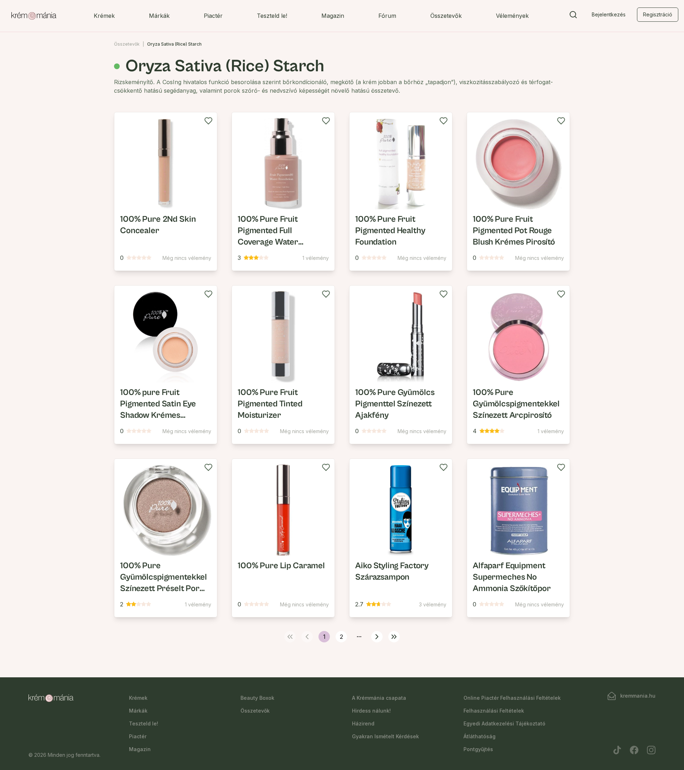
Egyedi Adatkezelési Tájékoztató (504, 723)
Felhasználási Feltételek (493, 711)
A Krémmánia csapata (379, 698)
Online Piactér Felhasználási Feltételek (512, 698)
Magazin (332, 15)
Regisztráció (657, 14)
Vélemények (512, 15)
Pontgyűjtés (478, 749)
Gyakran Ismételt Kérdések (385, 736)
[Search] (573, 16)
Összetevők (446, 15)
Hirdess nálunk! (371, 711)
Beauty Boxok (257, 698)
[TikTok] (617, 750)
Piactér (213, 15)
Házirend (363, 723)
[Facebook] (634, 750)
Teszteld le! (272, 15)
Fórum (387, 15)
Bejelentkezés (609, 14)
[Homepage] (33, 16)
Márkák (159, 15)
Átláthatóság (479, 736)
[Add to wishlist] (208, 121)
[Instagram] (651, 750)
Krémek (104, 15)
